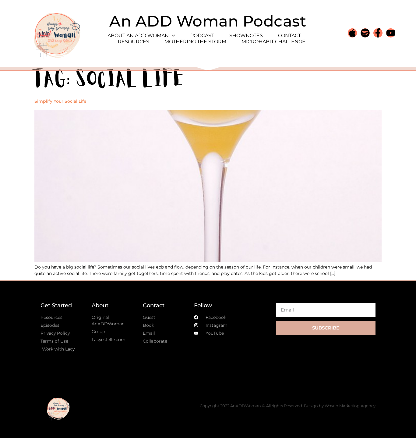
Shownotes (246, 35)
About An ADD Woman (138, 35)
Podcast (202, 35)
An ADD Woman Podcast (207, 21)
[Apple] (352, 32)
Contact (289, 35)
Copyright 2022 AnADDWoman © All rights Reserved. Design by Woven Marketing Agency (287, 405)
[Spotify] (365, 32)
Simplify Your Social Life (60, 101)
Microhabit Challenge (273, 42)
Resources (133, 42)
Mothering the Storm (195, 42)
